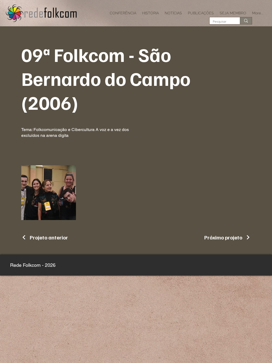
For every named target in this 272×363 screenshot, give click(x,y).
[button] (123, 13)
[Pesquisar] (246, 20)
